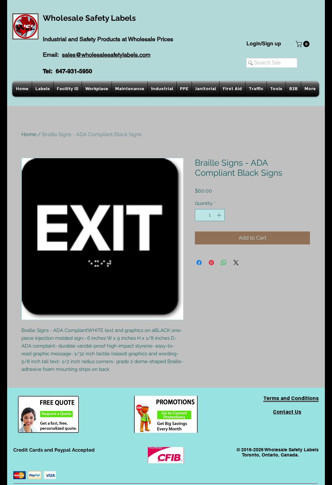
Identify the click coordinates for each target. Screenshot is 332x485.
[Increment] (220, 215)
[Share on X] (236, 262)
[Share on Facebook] (199, 262)
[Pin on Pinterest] (211, 262)
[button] (303, 44)
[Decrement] (200, 215)
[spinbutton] (210, 215)
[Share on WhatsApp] (224, 262)
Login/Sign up (263, 44)
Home (28, 134)
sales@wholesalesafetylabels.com (106, 54)
